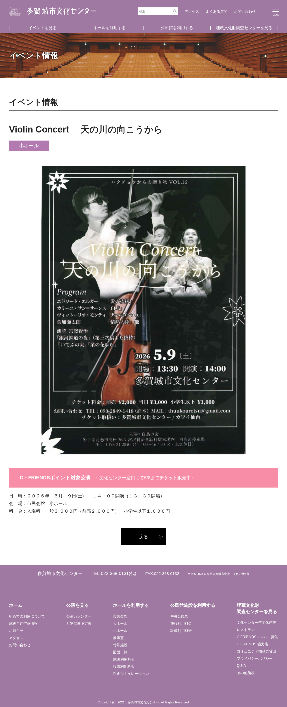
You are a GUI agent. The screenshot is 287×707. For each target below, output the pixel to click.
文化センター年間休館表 (256, 623)
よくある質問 (216, 11)
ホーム (15, 605)
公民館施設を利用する (192, 605)
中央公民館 (179, 616)
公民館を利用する (177, 28)
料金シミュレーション (131, 674)
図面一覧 (120, 652)
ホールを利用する (109, 28)
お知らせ (16, 631)
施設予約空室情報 (23, 623)
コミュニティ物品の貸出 (256, 651)
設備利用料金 (124, 666)
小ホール (120, 631)
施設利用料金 (124, 659)
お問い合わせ (245, 11)
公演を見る (77, 605)
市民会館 (120, 616)
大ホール (120, 623)
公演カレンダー (78, 616)
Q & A (241, 666)
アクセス (192, 11)
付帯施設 (120, 645)
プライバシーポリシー (255, 658)
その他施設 (246, 673)
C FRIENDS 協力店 (252, 644)
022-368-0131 (115, 573)
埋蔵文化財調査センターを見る (244, 28)
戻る (143, 536)
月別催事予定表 (78, 623)
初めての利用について (27, 616)
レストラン (246, 630)
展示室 (118, 638)
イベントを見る (42, 28)
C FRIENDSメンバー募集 (257, 637)
